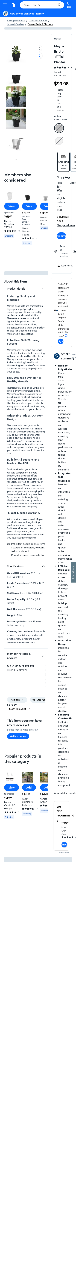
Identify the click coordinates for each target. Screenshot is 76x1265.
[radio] (59, 129)
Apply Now (60, 341)
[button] (39, 48)
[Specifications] (43, 566)
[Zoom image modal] (39, 56)
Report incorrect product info (27, 555)
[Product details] (43, 288)
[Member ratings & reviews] (43, 655)
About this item (15, 281)
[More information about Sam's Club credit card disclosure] (66, 335)
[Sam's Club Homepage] (14, 4)
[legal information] (66, 90)
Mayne (57, 38)
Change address (66, 225)
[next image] (16, 159)
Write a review (18, 736)
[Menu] (5, 5)
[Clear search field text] (54, 4)
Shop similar (61, 236)
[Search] (59, 5)
